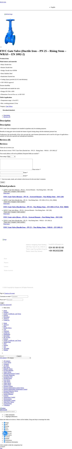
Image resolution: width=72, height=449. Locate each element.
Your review (37, 169)
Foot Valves (7, 380)
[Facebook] (58, 7)
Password (3, 299)
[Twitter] (61, 7)
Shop (5, 343)
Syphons (6, 395)
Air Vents (6, 365)
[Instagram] (65, 7)
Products (6, 312)
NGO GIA (3, 2)
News (5, 258)
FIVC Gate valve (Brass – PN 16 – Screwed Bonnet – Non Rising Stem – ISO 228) (33, 217)
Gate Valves (9, 106)
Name (25, 172)
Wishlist (6, 350)
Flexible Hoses (8, 378)
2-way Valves (7, 362)
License (6, 266)
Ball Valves (7, 367)
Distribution (7, 334)
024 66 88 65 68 (56, 247)
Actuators (6, 364)
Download (6, 317)
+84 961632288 (56, 250)
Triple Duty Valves (9, 402)
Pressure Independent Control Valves (14, 388)
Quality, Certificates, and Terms (12, 314)
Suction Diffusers (8, 394)
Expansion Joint (8, 376)
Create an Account (9, 293)
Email (25, 176)
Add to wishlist (21, 191)
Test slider (6, 348)
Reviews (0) (7, 117)
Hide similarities (10, 415)
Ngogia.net (18, 287)
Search (19, 356)
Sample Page (7, 342)
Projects (6, 262)
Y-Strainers (7, 405)
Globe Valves (7, 383)
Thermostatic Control (9, 400)
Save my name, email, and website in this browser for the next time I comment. (24, 179)
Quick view (7, 191)
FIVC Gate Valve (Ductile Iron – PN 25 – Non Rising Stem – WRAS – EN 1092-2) (33, 227)
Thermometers (8, 399)
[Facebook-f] (59, 287)
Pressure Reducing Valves (11, 391)
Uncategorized (8, 403)
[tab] (38, 115)
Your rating (3, 156)
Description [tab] (5, 120)
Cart (5, 329)
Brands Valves (8, 328)
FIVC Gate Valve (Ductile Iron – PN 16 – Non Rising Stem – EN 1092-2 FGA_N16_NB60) (36, 207)
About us (6, 318)
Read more (7, 193)
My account (7, 337)
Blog (5, 326)
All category (7, 361)
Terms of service (8, 270)
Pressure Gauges (8, 386)
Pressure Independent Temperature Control (15, 389)
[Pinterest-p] (68, 7)
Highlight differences (11, 416)
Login (2, 303)
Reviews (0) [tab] (5, 140)
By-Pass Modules (8, 370)
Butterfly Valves (8, 369)
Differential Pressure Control (11, 373)
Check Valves (7, 372)
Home (5, 310)
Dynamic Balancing (9, 375)
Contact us (6, 320)
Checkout (6, 331)
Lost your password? (6, 304)
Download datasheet (9, 110)
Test (5, 347)
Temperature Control (9, 397)
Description (7, 115)
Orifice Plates (7, 384)
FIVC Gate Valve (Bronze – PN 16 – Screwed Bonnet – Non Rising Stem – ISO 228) (34, 197)
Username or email (6, 296)
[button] (36, 110)
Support (6, 345)
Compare (13, 191)
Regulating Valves (9, 392)
